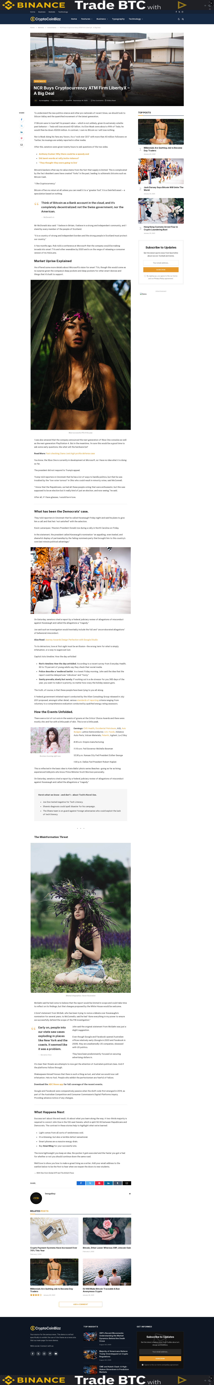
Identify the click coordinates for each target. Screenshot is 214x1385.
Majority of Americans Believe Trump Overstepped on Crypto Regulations (113, 1354)
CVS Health (88, 728)
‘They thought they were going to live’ (58, 163)
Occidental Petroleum (105, 728)
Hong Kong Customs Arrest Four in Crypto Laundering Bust (161, 228)
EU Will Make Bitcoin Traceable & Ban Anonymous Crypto (101, 1290)
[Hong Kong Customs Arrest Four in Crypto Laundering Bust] (161, 211)
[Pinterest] (21, 138)
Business (41, 12)
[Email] (21, 144)
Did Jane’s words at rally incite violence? (59, 158)
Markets (52, 12)
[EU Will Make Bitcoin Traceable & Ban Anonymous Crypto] (107, 1272)
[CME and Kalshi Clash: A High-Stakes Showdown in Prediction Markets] (90, 1370)
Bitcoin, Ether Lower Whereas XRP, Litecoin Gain (107, 1248)
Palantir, (106, 735)
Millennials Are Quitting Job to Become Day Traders (51, 1290)
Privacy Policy (159, 278)
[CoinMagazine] (45, 19)
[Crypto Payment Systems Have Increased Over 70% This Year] (54, 1231)
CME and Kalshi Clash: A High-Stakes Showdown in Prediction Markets (114, 1369)
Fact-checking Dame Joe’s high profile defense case (70, 453)
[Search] (182, 19)
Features (85, 19)
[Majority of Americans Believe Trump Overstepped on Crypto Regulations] (90, 1354)
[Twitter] (21, 125)
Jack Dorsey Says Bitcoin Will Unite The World (163, 188)
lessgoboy (45, 100)
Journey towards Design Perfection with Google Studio (71, 639)
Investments (40, 81)
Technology (63, 12)
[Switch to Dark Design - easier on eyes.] (178, 19)
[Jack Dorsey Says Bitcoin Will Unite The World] (161, 171)
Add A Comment (80, 1304)
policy (167, 1365)
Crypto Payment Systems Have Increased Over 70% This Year (53, 1249)
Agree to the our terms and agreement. (161, 1365)
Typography (118, 19)
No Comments (98, 100)
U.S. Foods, (109, 732)
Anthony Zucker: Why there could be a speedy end (64, 154)
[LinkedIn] (21, 132)
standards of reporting (88, 700)
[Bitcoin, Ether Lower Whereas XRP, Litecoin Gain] (107, 1231)
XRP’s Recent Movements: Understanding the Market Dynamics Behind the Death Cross (112, 1337)
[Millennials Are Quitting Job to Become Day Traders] (54, 1272)
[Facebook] (21, 119)
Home (32, 12)
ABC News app (56, 1084)
